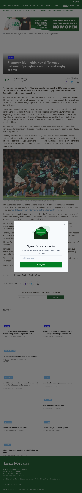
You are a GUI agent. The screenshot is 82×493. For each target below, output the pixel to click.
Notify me (41, 265)
